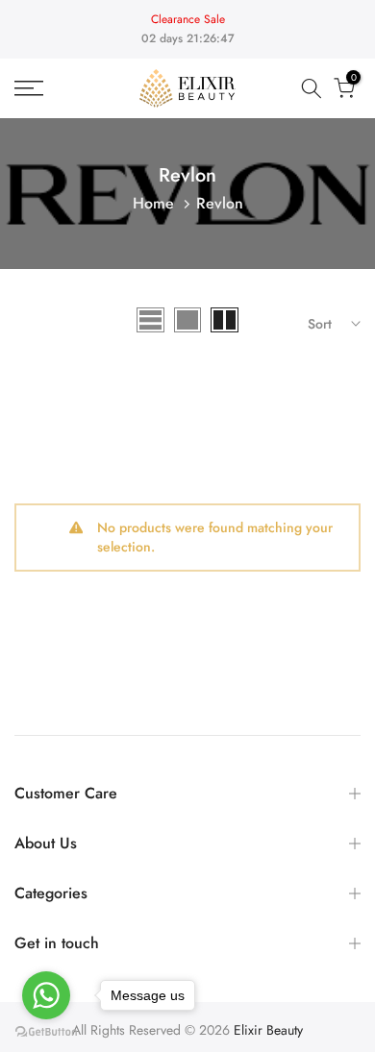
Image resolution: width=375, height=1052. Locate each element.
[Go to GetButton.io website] (46, 1032)
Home (153, 203)
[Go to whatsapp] (46, 995)
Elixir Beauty (268, 1030)
